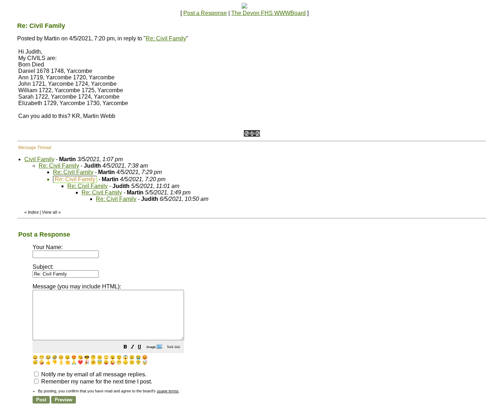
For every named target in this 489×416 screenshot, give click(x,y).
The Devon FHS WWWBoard (268, 13)
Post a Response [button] (205, 13)
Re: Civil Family (166, 38)
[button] (125, 348)
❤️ (80, 362)
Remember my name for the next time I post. (96, 381)
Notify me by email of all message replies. (93, 374)
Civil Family (39, 159)
